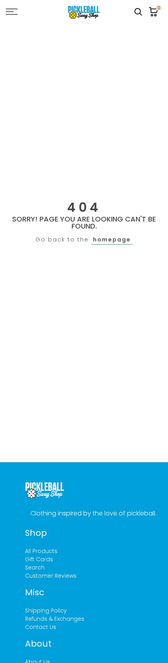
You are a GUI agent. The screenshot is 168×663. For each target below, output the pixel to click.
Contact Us (40, 627)
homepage (112, 239)
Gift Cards (39, 559)
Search (35, 567)
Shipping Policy (46, 610)
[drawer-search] (138, 11)
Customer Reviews (51, 576)
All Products (41, 551)
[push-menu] (12, 12)
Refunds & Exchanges (54, 619)
